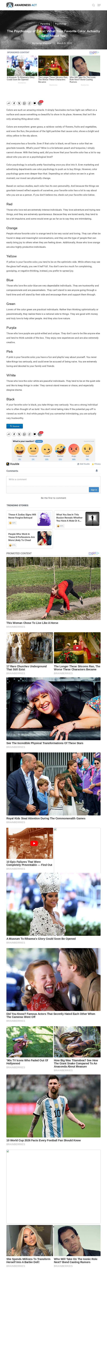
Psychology (60, 23)
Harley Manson (43, 43)
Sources (16, 426)
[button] (99, 5)
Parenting (45, 23)
